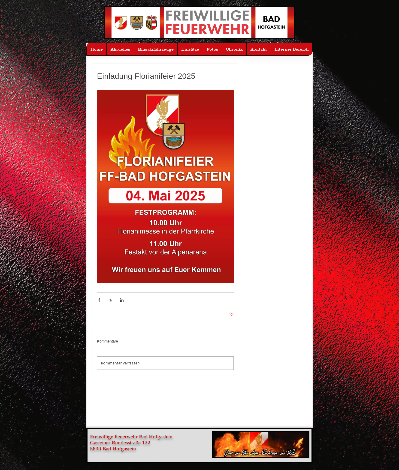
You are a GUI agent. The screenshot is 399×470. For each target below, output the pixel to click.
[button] (212, 49)
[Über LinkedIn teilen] (122, 300)
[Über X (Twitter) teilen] (110, 300)
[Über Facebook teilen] (99, 300)
